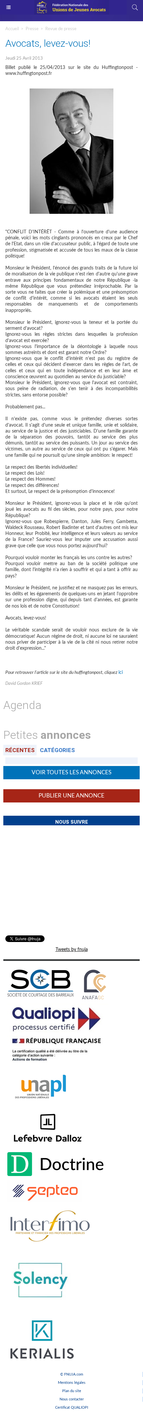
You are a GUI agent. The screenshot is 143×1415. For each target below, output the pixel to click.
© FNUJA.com (71, 1374)
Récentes (20, 750)
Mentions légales (71, 1383)
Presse (32, 29)
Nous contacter (72, 1399)
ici (120, 672)
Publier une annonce (71, 795)
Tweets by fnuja (72, 949)
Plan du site (71, 1391)
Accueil (12, 29)
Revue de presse (60, 29)
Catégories (57, 750)
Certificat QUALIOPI (71, 1407)
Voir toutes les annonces (71, 772)
